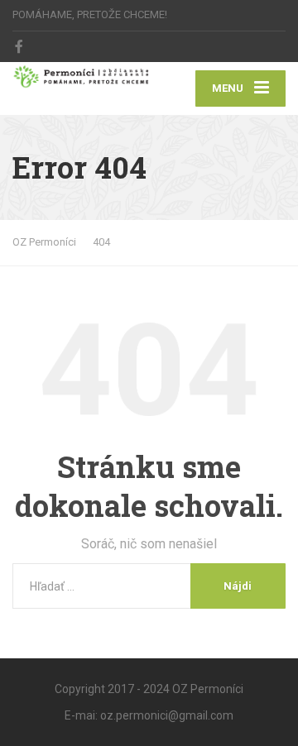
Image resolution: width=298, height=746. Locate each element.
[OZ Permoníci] (80, 76)
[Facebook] (19, 46)
